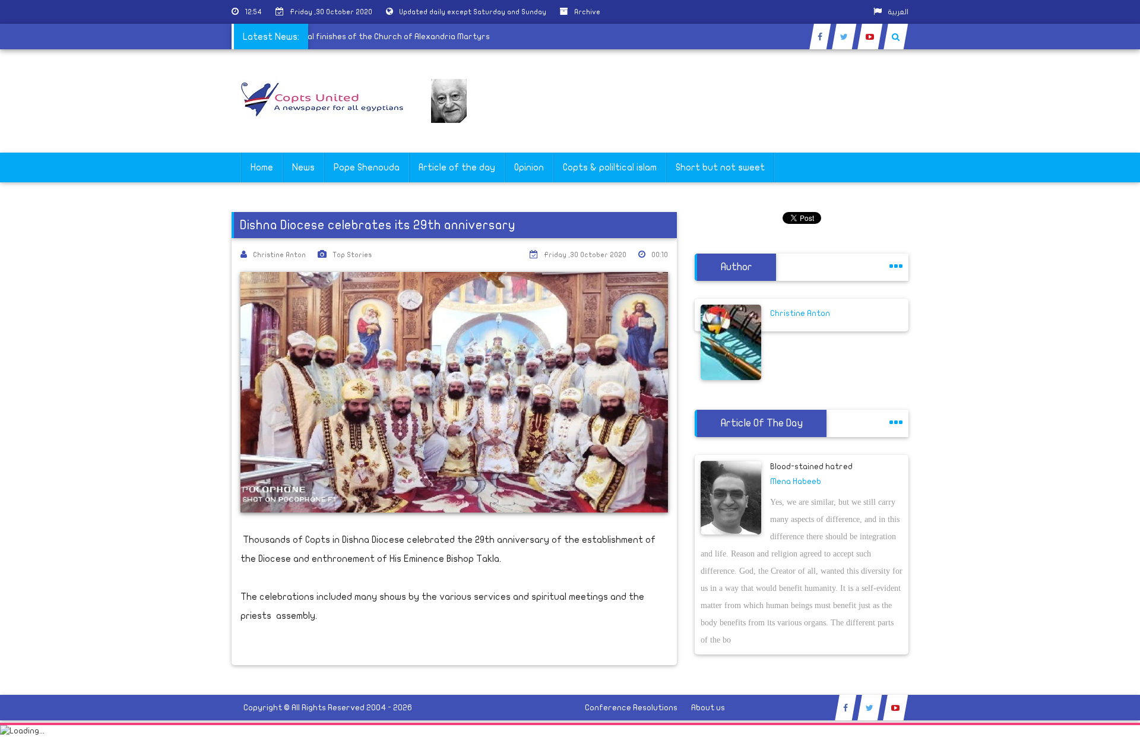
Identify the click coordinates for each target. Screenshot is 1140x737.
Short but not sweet (720, 167)
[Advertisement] (1083, 375)
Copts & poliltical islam (610, 167)
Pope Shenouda (367, 167)
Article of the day (457, 167)
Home (262, 167)
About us (708, 707)
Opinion (529, 167)
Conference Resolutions (631, 707)
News (303, 167)
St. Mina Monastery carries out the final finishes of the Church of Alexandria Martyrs (335, 36)
